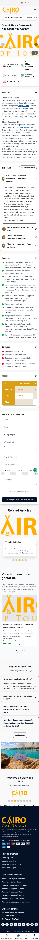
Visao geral (7, 92)
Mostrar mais (20, 735)
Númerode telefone (11, 442)
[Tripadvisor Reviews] (35, 470)
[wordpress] (28, 924)
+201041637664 (10, 915)
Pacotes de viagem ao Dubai (13, 888)
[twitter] (11, 924)
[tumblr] (19, 924)
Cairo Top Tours (8, 858)
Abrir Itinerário (29, 168)
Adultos (7, 470)
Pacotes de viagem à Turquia (13, 895)
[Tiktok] (36, 924)
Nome (6, 420)
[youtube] (15, 924)
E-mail (6, 427)
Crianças (19, 470)
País (5, 447)
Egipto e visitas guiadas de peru (14, 885)
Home (5, 17)
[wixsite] (32, 924)
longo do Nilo (23, 106)
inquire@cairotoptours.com (14, 912)
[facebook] (3, 924)
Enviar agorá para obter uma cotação (19, 500)
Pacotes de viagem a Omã (12, 892)
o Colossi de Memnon (21, 127)
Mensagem (8, 480)
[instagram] (7, 924)
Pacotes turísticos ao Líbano (13, 898)
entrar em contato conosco (12, 864)
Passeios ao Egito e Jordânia (13, 878)
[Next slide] (22, 651)
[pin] (23, 924)
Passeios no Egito (9, 868)
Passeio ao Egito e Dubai (11, 882)
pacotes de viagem (17, 17)
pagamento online (9, 861)
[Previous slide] (17, 651)
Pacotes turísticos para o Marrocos (15, 902)
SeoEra (19, 931)
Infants (31, 470)
